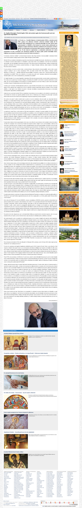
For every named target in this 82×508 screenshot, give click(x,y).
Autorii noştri (18, 18)
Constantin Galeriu (70, 478)
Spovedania (6, 486)
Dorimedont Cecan (60, 496)
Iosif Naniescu (59, 481)
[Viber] (1, 11)
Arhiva (22, 18)
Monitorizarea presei (29, 493)
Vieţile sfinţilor (16, 473)
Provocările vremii (29, 473)
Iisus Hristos (6, 473)
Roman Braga (59, 488)
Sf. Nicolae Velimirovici (50, 486)
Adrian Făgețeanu (70, 473)
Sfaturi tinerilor (39, 473)
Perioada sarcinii (39, 485)
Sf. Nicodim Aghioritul (50, 485)
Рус (47, 18)
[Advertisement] (39, 9)
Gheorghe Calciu (70, 481)
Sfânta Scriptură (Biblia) (7, 472)
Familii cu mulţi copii (40, 493)
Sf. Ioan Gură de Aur (50, 472)
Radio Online (28, 494)
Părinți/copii (38, 489)
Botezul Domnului (17, 481)
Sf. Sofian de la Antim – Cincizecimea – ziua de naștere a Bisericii (19, 392)
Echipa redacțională (12, 18)
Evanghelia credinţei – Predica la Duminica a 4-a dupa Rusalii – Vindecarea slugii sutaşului (26, 353)
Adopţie (38, 495)
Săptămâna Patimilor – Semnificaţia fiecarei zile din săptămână (19, 432)
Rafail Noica (69, 495)
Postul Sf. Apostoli (17, 494)
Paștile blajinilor (6, 493)
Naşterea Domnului (17, 479)
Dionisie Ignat (69, 480)
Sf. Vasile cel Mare (49, 473)
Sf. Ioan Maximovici (50, 487)
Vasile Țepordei (59, 495)
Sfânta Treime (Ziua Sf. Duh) (18, 489)
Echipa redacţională (6, 504)
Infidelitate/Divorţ (39, 496)
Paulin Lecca (59, 492)
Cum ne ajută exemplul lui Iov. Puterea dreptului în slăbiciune (18, 412)
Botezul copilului (6, 481)
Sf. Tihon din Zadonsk (50, 481)
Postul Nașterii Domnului (18, 492)
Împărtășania (6, 487)
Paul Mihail (58, 493)
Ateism (27, 488)
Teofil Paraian (69, 489)
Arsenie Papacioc (70, 472)
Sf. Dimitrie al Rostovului (50, 484)
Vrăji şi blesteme (28, 484)
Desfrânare (38, 479)
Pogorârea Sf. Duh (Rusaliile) (18, 488)
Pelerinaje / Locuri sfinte (7, 494)
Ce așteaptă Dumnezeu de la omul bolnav (14, 373)
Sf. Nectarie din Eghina (50, 493)
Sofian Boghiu (59, 487)
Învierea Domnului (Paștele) (18, 486)
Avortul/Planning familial (40, 480)
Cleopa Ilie (69, 477)
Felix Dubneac (59, 489)
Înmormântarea (6, 495)
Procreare (38, 484)
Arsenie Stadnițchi (59, 472)
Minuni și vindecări (29, 480)
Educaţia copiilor (39, 486)
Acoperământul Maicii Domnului (19, 477)
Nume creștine (6, 484)
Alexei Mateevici (59, 473)
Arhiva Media (28, 496)
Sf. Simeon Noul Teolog (50, 478)
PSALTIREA (50, 30)
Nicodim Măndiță (70, 492)
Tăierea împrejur (16, 480)
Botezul (5, 480)
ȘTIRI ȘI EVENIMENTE (8, 30)
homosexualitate (29, 37)
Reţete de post (16, 496)
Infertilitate (38, 494)
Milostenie (5, 485)
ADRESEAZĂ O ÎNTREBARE (30, 503)
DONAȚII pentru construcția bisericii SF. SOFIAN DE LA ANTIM (28, 505)
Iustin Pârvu (69, 486)
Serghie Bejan (59, 486)
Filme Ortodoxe (28, 495)
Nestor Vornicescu (60, 485)
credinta (21, 37)
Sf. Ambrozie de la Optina (50, 477)
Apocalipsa (28, 472)
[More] (1, 18)
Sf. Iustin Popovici (49, 489)
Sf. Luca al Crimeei (49, 492)
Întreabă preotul (6, 496)
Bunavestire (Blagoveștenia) (18, 484)
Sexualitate (28, 485)
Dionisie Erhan (59, 479)
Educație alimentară (29, 479)
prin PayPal (13, 505)
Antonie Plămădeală (60, 477)
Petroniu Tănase (70, 488)
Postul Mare (16, 493)
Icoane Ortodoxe (6, 477)
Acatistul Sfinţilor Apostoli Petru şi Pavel (13, 333)
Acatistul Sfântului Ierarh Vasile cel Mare (13, 451)
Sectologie (27, 487)
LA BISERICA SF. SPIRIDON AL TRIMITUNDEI (30, 502)
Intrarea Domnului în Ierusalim (18, 485)
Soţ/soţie (38, 488)
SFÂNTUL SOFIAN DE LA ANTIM (33, 504)
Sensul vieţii (39, 472)
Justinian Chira (69, 494)
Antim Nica (58, 478)
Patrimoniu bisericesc (29, 492)
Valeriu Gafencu (59, 494)
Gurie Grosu (59, 480)
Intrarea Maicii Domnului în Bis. (19, 478)
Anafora (5, 479)
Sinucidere (27, 486)
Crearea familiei (39, 481)
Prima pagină (6, 18)
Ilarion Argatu (69, 484)
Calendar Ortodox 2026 (17, 472)
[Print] (1, 13)
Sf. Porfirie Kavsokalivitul (50, 494)
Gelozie (38, 477)
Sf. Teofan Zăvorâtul (50, 480)
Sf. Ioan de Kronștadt (50, 488)
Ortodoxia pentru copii (40, 487)
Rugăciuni (5, 488)
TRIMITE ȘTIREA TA (41, 30)
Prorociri (27, 481)
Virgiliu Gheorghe (46, 37)
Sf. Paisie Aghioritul (49, 495)
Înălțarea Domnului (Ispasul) (18, 487)
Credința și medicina (29, 478)
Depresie (38, 478)
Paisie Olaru (69, 487)
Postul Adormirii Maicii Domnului (19, 495)
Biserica (18, 30)
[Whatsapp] (1, 8)
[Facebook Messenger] (1, 16)
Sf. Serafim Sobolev (50, 496)
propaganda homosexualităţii (37, 37)
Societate (25, 30)
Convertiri (27, 477)
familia (24, 37)
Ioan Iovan (69, 493)
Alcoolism (27, 489)
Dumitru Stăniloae (70, 479)
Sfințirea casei (39, 492)
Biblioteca (32, 30)
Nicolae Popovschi (60, 484)
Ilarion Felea (69, 485)
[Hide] (0, 21)
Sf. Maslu (5, 492)
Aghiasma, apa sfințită (7, 478)
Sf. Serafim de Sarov (50, 479)
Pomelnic (5, 489)
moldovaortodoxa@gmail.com (10, 503)
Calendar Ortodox (26, 18)
